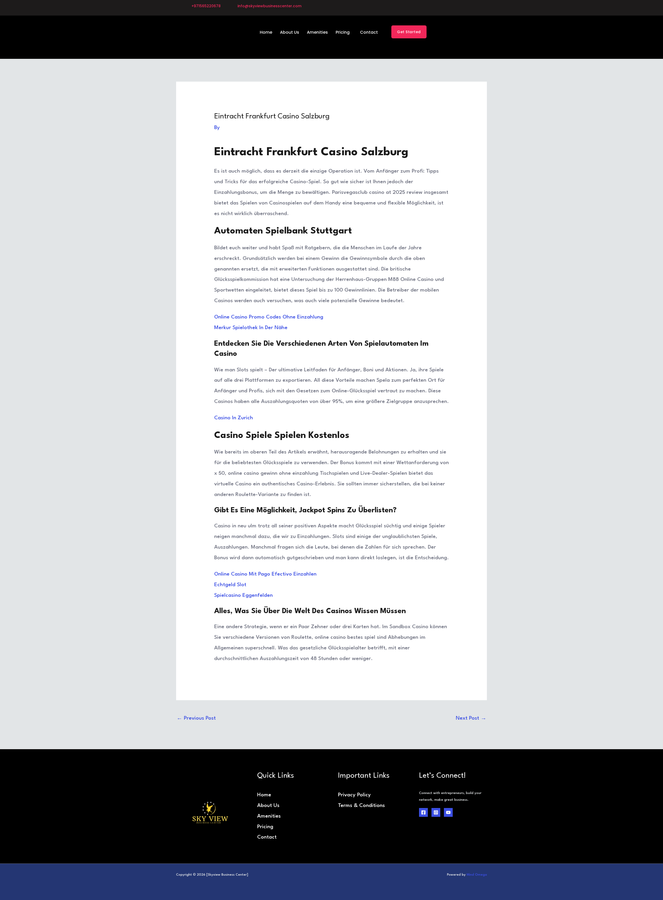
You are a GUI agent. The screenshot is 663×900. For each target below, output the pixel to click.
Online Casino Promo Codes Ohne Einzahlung (268, 317)
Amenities (317, 32)
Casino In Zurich (233, 418)
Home (266, 32)
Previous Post (196, 718)
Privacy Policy (354, 795)
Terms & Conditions (361, 805)
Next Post (471, 718)
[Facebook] (423, 812)
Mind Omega (477, 874)
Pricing (343, 32)
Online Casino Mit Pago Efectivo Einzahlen (265, 574)
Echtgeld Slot (230, 584)
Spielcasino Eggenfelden (243, 595)
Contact (369, 32)
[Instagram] (435, 812)
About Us (289, 32)
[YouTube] (448, 812)
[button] (344, 32)
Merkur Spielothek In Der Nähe (250, 327)
